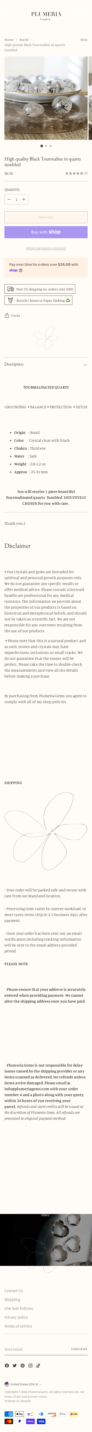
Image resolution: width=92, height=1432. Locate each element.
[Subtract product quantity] (23, 199)
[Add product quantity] (9, 199)
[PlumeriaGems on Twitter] (15, 1366)
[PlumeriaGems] (46, 14)
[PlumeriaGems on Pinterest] (23, 1366)
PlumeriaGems (38, 1392)
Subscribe (79, 1349)
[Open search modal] (74, 14)
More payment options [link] (46, 248)
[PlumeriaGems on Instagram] (31, 1366)
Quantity (12, 189)
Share (15, 315)
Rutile (24, 39)
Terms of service (18, 1325)
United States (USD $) (24, 1384)
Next (84, 39)
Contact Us (13, 1290)
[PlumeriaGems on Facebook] (7, 1366)
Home (9, 39)
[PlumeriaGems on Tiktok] (39, 1366)
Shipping (12, 1299)
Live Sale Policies (18, 1308)
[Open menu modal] (7, 14)
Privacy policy (16, 1317)
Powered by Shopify (17, 1401)
